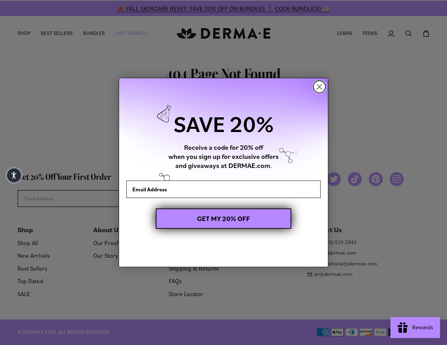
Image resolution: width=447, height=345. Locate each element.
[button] (14, 175)
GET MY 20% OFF (223, 218)
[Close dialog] (319, 87)
